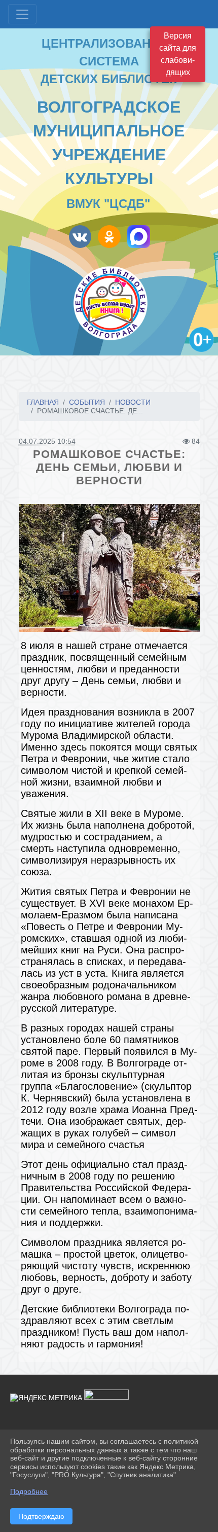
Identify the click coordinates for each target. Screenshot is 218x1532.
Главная (43, 402)
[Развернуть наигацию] (22, 14)
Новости (133, 402)
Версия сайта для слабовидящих (177, 54)
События (87, 402)
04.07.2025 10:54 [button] (47, 441)
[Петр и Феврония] (109, 568)
